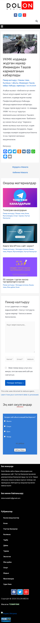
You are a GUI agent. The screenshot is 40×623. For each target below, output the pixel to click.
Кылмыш (7, 83)
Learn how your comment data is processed (19, 395)
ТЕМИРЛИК (14, 604)
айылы (15, 83)
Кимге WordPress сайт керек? (18, 246)
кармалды (21, 85)
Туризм (21, 216)
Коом (27, 213)
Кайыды (12, 85)
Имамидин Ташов (26, 83)
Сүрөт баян (7, 584)
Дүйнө (5, 545)
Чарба (5, 540)
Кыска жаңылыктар (11, 518)
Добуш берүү (20, 450)
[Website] (30, 359)
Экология (7, 556)
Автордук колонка (22, 249)
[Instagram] (24, 15)
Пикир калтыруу (10, 80)
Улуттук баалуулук (30, 251)
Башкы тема (23, 80)
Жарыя (9, 251)
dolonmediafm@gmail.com (10, 498)
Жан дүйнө (11, 287)
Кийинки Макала (20, 172)
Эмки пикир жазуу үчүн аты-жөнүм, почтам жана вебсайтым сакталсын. (19, 371)
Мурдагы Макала (20, 167)
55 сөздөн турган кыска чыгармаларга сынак (15, 280)
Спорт (15, 216)
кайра (5, 85)
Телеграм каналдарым (15, 210)
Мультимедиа (8, 216)
